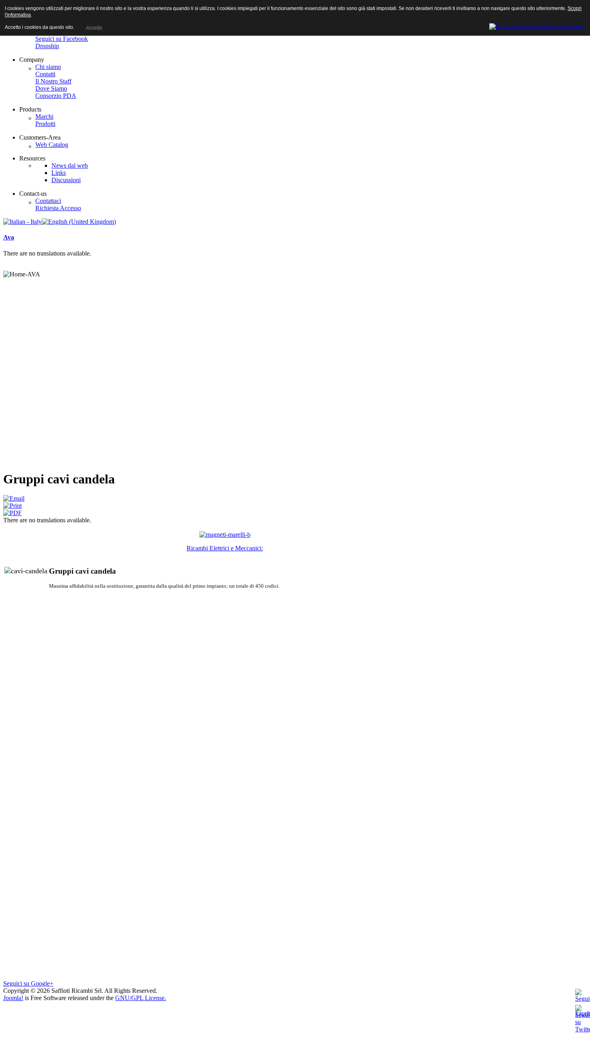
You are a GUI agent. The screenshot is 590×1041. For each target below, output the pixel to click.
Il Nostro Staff (53, 81)
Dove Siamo (51, 88)
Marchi (44, 116)
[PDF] (12, 512)
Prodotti (45, 123)
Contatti (45, 74)
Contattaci (48, 200)
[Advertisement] (149, 1020)
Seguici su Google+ (28, 983)
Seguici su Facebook (61, 38)
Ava (8, 237)
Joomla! (13, 997)
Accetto (93, 27)
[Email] (13, 498)
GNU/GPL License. (140, 997)
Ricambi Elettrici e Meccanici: (225, 548)
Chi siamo (48, 66)
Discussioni (66, 180)
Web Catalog (51, 144)
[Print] (12, 505)
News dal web (69, 165)
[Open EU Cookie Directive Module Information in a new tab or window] (536, 25)
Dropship (47, 46)
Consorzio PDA (55, 95)
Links (58, 172)
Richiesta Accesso (58, 208)
